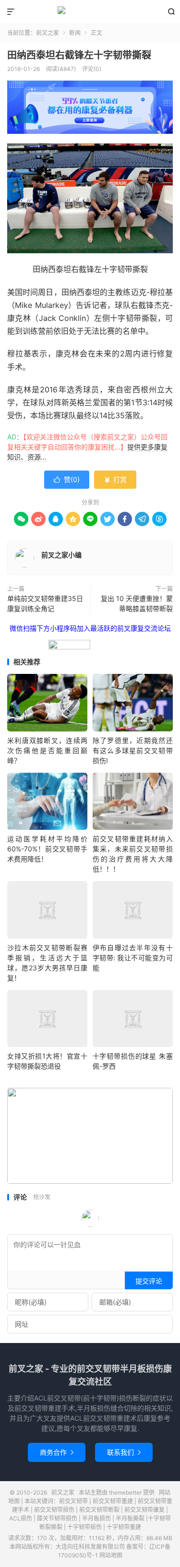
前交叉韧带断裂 (99, 1509)
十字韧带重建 (124, 1527)
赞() (67, 479)
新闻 (75, 32)
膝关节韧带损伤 (57, 1518)
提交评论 (148, 1281)
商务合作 (56, 1452)
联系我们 (124, 1452)
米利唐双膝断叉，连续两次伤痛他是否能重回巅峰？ (47, 750)
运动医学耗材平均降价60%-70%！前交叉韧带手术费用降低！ (47, 849)
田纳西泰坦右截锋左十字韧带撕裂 (79, 55)
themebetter (125, 1492)
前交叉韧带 (73, 1501)
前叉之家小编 (61, 555)
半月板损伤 (96, 1518)
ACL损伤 (20, 1518)
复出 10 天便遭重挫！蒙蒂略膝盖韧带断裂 (137, 603)
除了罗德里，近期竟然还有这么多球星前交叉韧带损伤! (133, 750)
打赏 (115, 479)
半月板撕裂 (130, 1518)
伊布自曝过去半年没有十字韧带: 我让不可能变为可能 (133, 957)
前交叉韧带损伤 (54, 1509)
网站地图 (110, 1555)
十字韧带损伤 (84, 1527)
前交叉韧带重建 (113, 1501)
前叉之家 (90, 12)
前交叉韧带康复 (144, 1509)
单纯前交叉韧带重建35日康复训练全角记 (45, 603)
